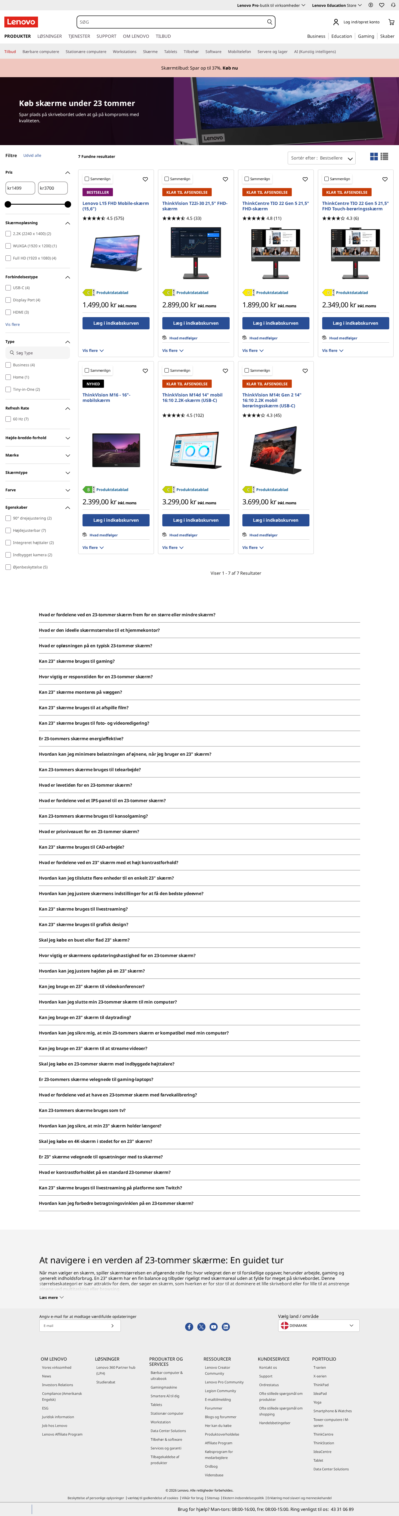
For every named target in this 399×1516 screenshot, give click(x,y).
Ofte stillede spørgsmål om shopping (281, 1411)
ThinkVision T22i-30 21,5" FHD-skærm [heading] (194, 206)
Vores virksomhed (56, 1367)
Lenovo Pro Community (224, 1382)
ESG (45, 1408)
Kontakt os (268, 1367)
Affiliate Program (218, 1442)
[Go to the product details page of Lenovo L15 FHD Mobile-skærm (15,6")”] (116, 253)
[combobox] (171, 22)
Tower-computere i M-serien (331, 1422)
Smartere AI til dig (165, 1395)
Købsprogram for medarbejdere (219, 1454)
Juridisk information (58, 1416)
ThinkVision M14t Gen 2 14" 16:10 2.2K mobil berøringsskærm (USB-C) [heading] (272, 400)
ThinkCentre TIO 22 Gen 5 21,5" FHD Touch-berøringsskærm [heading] (355, 206)
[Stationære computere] (108, 51)
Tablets (156, 1404)
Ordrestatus (269, 1384)
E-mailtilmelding (218, 1399)
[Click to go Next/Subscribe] (112, 1325)
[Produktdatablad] (89, 294)
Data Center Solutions (168, 1430)
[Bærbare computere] (61, 51)
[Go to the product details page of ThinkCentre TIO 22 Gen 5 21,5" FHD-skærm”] (275, 253)
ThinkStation (324, 1442)
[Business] (327, 35)
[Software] (223, 51)
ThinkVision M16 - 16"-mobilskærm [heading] (106, 397)
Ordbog (211, 1466)
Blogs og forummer (220, 1416)
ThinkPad (321, 1384)
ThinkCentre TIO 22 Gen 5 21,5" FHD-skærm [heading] (275, 206)
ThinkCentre (323, 1434)
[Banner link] (199, 68)
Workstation (161, 1422)
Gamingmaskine (164, 1387)
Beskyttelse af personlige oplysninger (96, 1498)
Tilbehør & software (166, 1439)
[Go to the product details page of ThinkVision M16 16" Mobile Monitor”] (116, 450)
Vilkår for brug (192, 1498)
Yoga (317, 1402)
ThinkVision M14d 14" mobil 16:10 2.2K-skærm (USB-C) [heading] (192, 397)
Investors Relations (57, 1384)
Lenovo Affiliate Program (62, 1434)
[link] (393, 6)
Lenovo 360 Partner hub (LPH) (115, 1370)
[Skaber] (396, 35)
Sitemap (213, 1498)
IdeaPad (320, 1393)
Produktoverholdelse (222, 1434)
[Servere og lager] (290, 51)
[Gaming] (376, 35)
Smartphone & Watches (333, 1410)
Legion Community (220, 1390)
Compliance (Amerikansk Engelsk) (62, 1396)
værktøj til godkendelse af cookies (153, 1498)
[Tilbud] (18, 51)
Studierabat (105, 1382)
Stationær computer (167, 1413)
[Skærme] (160, 51)
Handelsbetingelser (274, 1422)
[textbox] (319, 1325)
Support (266, 1376)
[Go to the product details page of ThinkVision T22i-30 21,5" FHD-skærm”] (195, 253)
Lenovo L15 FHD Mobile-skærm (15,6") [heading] (116, 206)
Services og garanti (166, 1448)
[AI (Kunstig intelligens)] (338, 51)
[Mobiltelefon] (253, 51)
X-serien (320, 1376)
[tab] (374, 156)
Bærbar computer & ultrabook (167, 1375)
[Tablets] (179, 51)
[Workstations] (138, 51)
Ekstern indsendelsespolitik (243, 1498)
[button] (371, 5)
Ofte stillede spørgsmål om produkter (281, 1396)
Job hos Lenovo (54, 1425)
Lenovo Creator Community (217, 1370)
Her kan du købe (218, 1425)
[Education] (353, 35)
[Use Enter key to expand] (382, 22)
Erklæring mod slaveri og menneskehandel (299, 1498)
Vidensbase (214, 1475)
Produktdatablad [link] (112, 292)
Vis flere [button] (12, 324)
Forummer (213, 1408)
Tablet (318, 1460)
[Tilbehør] (201, 51)
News (46, 1376)
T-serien (320, 1367)
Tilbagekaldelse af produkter (165, 1459)
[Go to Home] (21, 22)
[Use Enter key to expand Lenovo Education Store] (359, 5)
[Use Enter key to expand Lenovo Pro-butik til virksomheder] (303, 5)
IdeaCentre (322, 1451)
